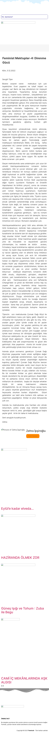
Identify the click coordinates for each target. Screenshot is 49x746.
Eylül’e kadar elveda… (17, 508)
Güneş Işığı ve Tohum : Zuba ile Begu (22, 610)
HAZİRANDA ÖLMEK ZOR (20, 558)
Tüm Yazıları (32, 436)
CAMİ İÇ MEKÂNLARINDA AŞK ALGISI (24, 680)
